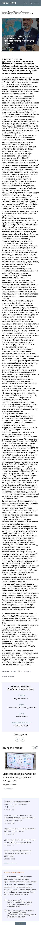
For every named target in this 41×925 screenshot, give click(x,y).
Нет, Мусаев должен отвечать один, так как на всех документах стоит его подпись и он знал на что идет (21, 914)
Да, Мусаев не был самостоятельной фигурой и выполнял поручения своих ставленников (19, 903)
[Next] (36, 747)
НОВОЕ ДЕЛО (9, 3)
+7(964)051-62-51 (21, 726)
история (27, 671)
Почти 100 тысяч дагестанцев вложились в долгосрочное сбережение (17, 804)
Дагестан (5, 671)
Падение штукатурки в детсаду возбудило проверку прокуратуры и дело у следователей (20, 817)
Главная (4, 12)
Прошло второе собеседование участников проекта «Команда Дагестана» (17, 853)
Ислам (10, 12)
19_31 (20, 671)
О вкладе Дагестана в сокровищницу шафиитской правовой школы (17, 12)
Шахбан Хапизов (8, 676)
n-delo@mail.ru (22, 716)
